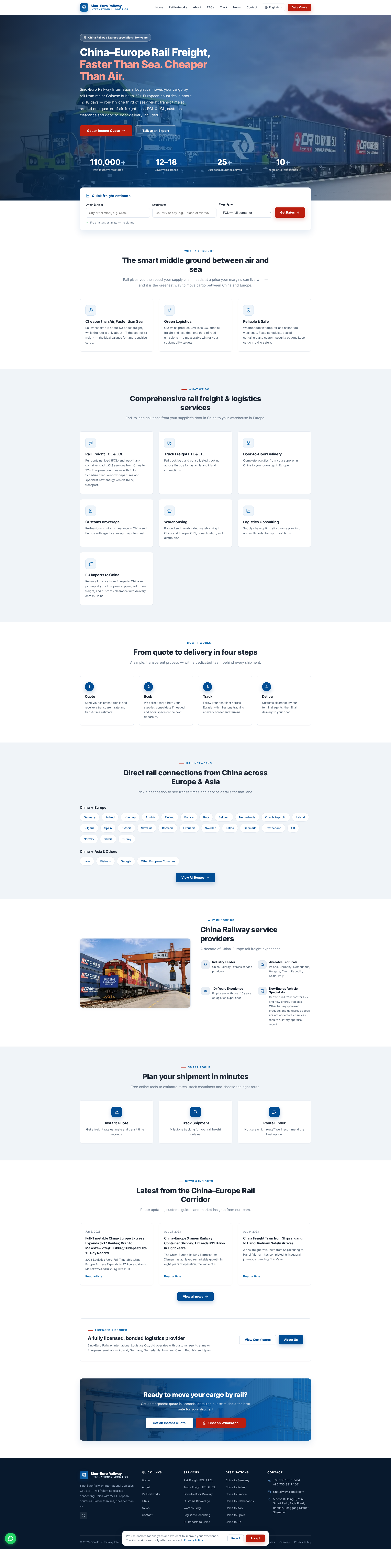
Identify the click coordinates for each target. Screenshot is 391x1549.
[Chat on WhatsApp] (10, 1538)
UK (293, 828)
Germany (90, 817)
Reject (235, 1538)
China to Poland (236, 1487)
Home (159, 7)
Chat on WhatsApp (223, 1423)
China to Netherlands (240, 1501)
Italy (206, 817)
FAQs (210, 7)
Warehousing (192, 1508)
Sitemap (284, 1542)
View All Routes (192, 877)
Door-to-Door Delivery (198, 1494)
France (188, 817)
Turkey (126, 839)
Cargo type (226, 204)
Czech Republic (275, 817)
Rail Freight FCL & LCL (198, 1480)
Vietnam (105, 861)
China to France (236, 1494)
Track (223, 7)
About (197, 7)
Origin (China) (94, 204)
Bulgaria (89, 828)
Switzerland (273, 828)
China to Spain (235, 1515)
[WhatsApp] (83, 1515)
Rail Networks (178, 7)
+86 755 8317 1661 (286, 1484)
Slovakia (146, 828)
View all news (193, 1296)
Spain (108, 828)
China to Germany (237, 1480)
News (237, 7)
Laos (87, 861)
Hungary (130, 817)
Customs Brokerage (197, 1501)
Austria (150, 817)
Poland (110, 817)
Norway (89, 839)
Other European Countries (158, 861)
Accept (255, 1538)
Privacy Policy (302, 1542)
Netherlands (247, 817)
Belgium (224, 817)
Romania (168, 828)
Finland (170, 817)
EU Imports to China (197, 1522)
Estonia (126, 828)
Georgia (126, 861)
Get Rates (287, 212)
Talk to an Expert (155, 131)
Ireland (300, 817)
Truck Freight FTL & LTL (200, 1487)
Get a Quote (299, 7)
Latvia (230, 828)
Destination (159, 204)
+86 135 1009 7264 (286, 1480)
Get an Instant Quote (103, 131)
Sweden (210, 828)
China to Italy (234, 1508)
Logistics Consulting (197, 1515)
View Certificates (258, 1340)
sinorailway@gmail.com (288, 1491)
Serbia (108, 839)
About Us (291, 1340)
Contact (252, 7)
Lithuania (189, 828)
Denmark (250, 828)
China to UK (233, 1522)
